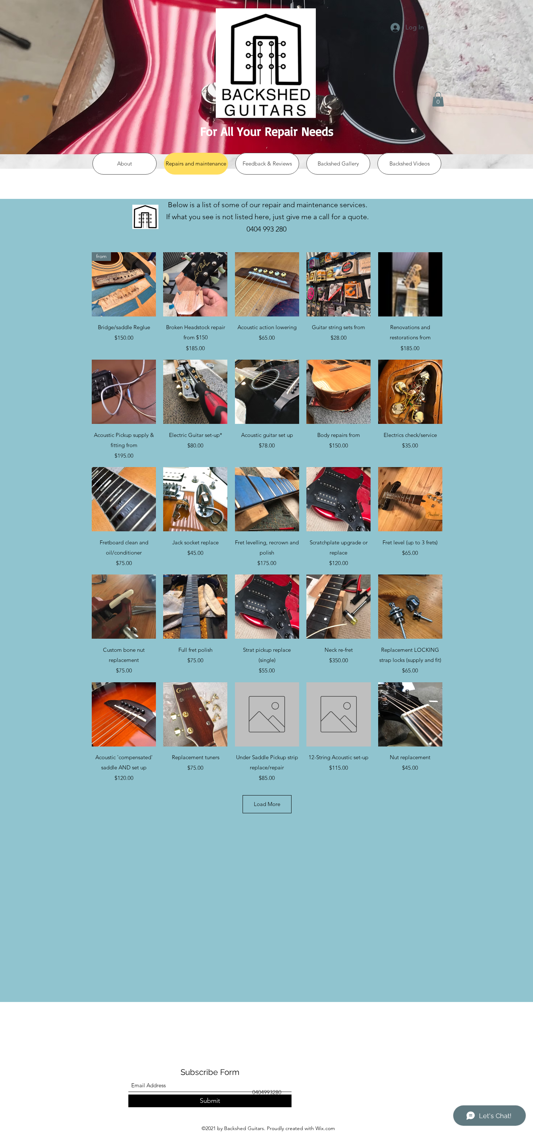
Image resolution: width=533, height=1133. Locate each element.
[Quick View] (195, 284)
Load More (267, 804)
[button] (438, 99)
